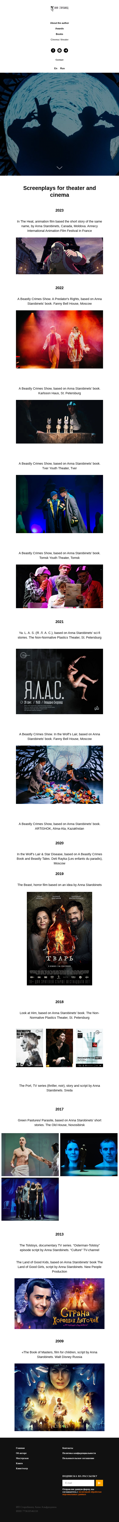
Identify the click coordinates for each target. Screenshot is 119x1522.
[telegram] (66, 50)
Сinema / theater (59, 39)
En (55, 68)
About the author (59, 23)
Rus (62, 68)
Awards (59, 28)
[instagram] (59, 50)
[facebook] (53, 50)
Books (59, 34)
